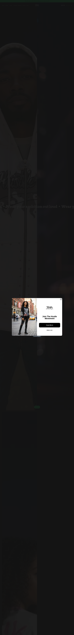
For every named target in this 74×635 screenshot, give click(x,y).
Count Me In (49, 325)
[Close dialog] (61, 299)
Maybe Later (50, 330)
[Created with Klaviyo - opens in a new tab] (37, 336)
